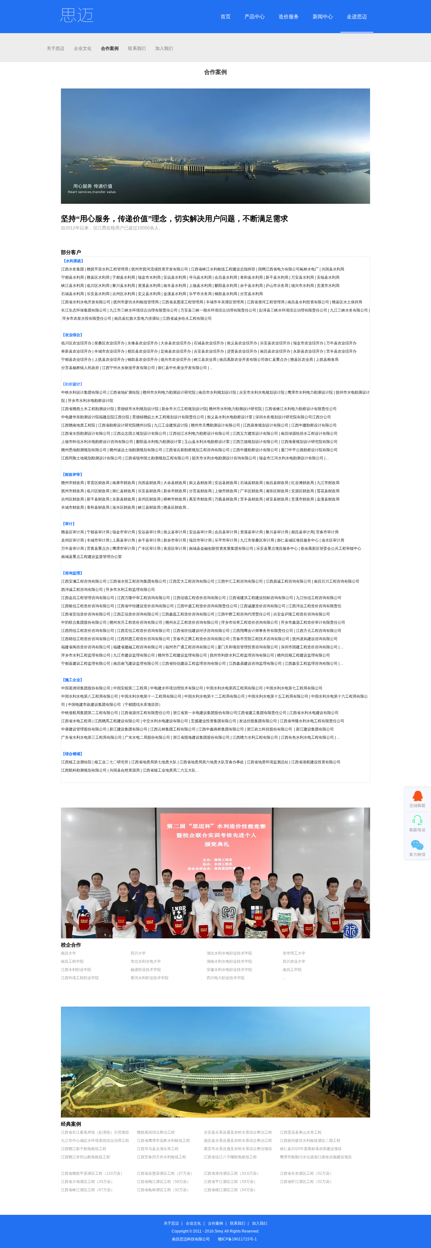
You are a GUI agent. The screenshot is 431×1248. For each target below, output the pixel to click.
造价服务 (289, 16)
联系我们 (137, 48)
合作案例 (110, 48)
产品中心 (255, 16)
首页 (226, 16)
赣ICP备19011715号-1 (237, 1239)
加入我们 (164, 48)
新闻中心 (323, 16)
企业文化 (83, 48)
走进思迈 (357, 16)
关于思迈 (55, 48)
